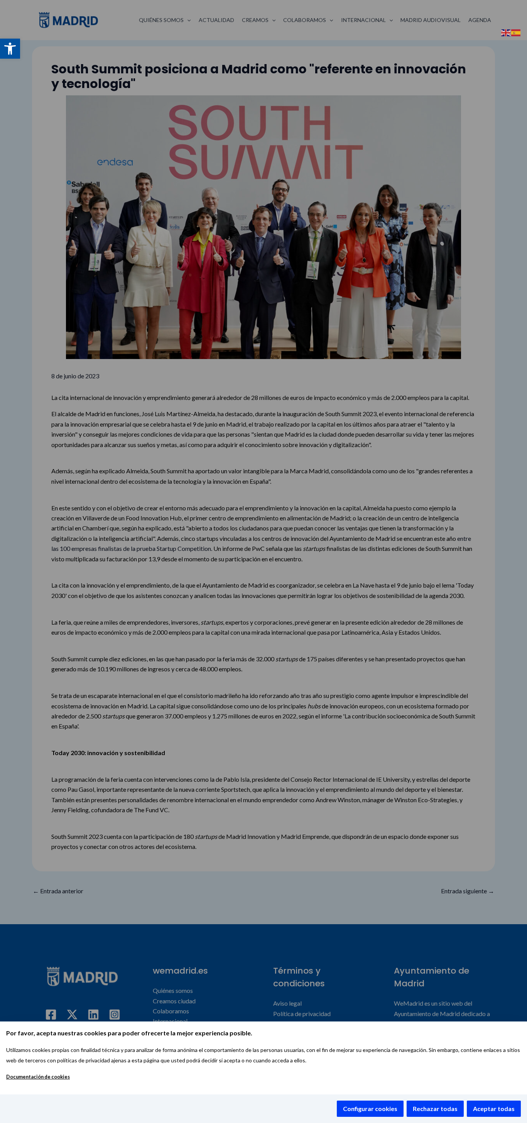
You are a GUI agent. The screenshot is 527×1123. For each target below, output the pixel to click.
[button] (10, 49)
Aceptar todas (494, 1108)
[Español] (516, 32)
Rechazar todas (435, 1108)
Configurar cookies (370, 1108)
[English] (506, 32)
